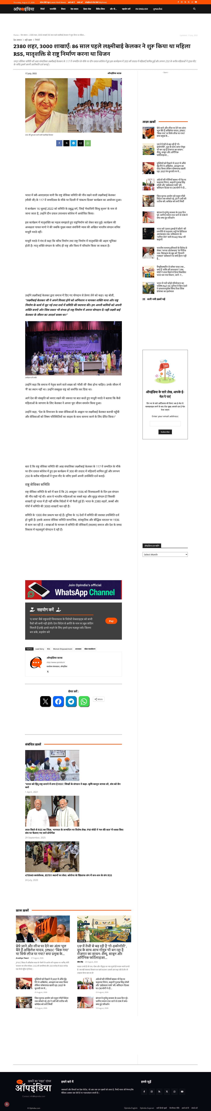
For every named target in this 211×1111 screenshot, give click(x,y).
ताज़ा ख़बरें (149, 122)
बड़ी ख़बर (28, 40)
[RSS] (185, 2)
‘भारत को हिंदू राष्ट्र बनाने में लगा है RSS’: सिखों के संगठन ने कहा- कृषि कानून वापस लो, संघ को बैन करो (72, 785)
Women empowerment (62, 649)
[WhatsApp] (192, 2)
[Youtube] (196, 2)
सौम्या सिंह (80, 962)
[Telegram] (73, 143)
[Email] (81, 143)
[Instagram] (182, 2)
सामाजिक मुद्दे (81, 941)
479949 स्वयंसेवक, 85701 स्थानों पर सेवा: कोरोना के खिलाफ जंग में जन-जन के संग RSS (68, 875)
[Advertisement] (91, 1035)
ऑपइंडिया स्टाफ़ (114, 73)
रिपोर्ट (37, 40)
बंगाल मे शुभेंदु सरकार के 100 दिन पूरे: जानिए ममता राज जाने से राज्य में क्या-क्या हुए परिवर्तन (112, 1001)
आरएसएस (78, 649)
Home (16, 35)
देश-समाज (24, 35)
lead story (39, 649)
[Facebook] (178, 2)
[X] (189, 2)
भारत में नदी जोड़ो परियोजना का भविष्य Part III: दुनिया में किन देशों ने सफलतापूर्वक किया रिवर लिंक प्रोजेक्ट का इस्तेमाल (172, 287)
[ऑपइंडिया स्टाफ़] (36, 664)
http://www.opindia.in (56, 662)
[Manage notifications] (6, 1104)
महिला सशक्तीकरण (89, 649)
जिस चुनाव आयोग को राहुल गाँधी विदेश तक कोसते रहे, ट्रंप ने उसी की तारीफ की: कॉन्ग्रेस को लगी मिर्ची (51, 1001)
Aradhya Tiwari (22, 958)
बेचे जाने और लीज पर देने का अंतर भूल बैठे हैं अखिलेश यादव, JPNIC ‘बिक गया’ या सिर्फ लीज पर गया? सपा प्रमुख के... (42, 950)
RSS (48, 649)
